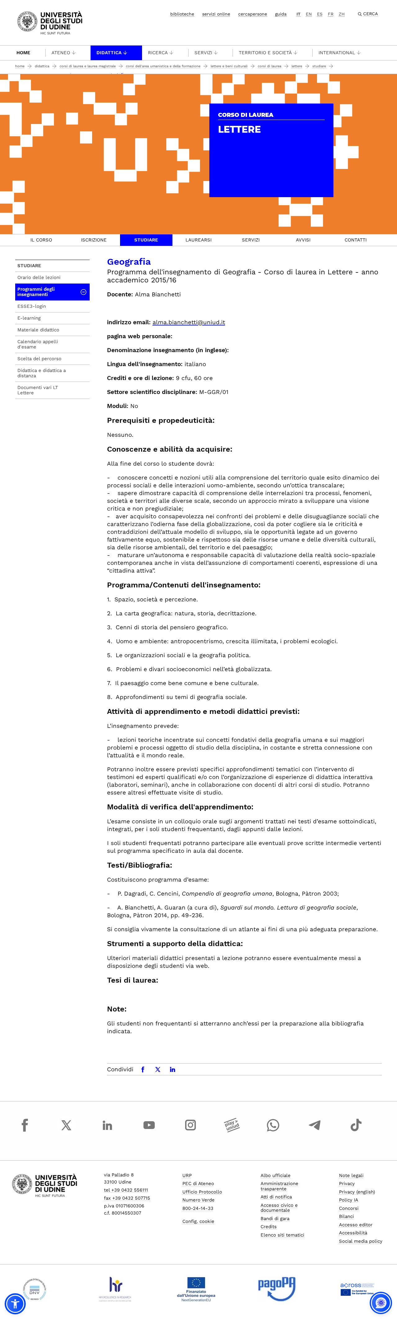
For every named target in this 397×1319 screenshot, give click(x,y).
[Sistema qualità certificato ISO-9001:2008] (34, 1289)
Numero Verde (198, 1200)
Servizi (203, 52)
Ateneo (60, 52)
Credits (269, 1226)
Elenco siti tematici (282, 1235)
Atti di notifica (276, 1197)
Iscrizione (94, 240)
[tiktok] (356, 1131)
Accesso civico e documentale (279, 1207)
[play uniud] (232, 1131)
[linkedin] (107, 1131)
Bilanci (346, 1216)
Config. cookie (198, 1221)
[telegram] (314, 1131)
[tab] (41, 240)
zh (342, 13)
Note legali (351, 1175)
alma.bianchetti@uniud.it (189, 322)
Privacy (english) (357, 1192)
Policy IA (348, 1200)
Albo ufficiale (276, 1175)
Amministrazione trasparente (279, 1186)
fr (330, 13)
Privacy (347, 1183)
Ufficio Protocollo (202, 1192)
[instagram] (190, 1131)
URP (187, 1175)
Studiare (319, 66)
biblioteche (182, 13)
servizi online (216, 13)
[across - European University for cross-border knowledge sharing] (357, 1289)
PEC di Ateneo (198, 1183)
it (299, 13)
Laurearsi (198, 240)
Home (23, 52)
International (337, 52)
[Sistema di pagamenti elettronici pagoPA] (276, 1289)
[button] (15, 1304)
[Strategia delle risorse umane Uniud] (115, 1289)
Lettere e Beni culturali (229, 66)
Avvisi (303, 240)
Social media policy (360, 1241)
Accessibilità (353, 1233)
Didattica (109, 52)
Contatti (356, 240)
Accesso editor (355, 1225)
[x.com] (66, 1131)
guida (281, 13)
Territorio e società (265, 52)
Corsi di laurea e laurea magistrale (88, 66)
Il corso (41, 240)
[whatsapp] (273, 1131)
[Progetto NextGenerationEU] (196, 1289)
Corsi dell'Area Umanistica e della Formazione (163, 66)
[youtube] (149, 1131)
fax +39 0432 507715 (127, 1198)
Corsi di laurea (269, 66)
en (309, 13)
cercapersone (252, 13)
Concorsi (349, 1208)
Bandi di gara (275, 1218)
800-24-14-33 (197, 1208)
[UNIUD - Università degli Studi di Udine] (49, 22)
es (320, 13)
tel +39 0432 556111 (126, 1190)
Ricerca (158, 52)
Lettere (297, 66)
